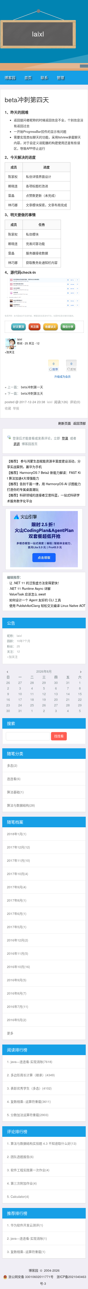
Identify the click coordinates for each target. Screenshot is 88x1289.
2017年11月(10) (18, 860)
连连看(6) (14, 778)
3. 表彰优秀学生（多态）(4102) (29, 1088)
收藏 (8, 408)
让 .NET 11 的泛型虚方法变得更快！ (35, 583)
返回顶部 (79, 423)
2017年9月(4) (16, 887)
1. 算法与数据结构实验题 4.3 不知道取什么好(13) (41, 1143)
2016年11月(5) (17, 953)
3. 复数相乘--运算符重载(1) (26, 1251)
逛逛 (17, 443)
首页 (28, 77)
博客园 (10, 77)
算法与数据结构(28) (21, 805)
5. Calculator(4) (18, 1196)
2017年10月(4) (17, 873)
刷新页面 (64, 423)
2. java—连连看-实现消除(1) (27, 1238)
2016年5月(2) (16, 1020)
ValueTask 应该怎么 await (27, 594)
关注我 (34, 327)
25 (18, 646)
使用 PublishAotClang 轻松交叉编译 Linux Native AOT (47, 605)
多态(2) (12, 765)
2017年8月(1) (16, 900)
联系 (44, 77)
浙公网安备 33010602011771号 (30, 1276)
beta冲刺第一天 (32, 387)
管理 (60, 77)
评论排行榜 (17, 1131)
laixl (38, 33)
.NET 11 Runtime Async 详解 (30, 588)
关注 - (34, 343)
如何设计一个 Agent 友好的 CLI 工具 (35, 600)
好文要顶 (18, 327)
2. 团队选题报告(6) (20, 1156)
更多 (10, 1033)
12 (18, 651)
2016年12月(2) (17, 940)
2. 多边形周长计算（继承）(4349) (31, 1075)
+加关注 (9, 352)
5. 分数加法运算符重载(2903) (28, 1115)
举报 (16, 408)
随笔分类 (15, 753)
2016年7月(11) (17, 1006)
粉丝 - (22, 343)
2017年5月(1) (16, 927)
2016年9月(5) (16, 980)
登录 (65, 438)
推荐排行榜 (17, 1213)
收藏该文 (50, 327)
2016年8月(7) (16, 993)
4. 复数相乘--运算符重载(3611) (29, 1101)
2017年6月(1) (16, 913)
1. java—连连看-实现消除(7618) (29, 1061)
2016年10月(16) (18, 966)
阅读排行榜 (17, 1050)
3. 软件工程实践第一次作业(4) (28, 1170)
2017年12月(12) (18, 847)
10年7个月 (23, 641)
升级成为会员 (62, 376)
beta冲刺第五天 (32, 393)
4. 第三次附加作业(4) (22, 1183)
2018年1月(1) (16, 834)
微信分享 (68, 327)
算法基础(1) (15, 792)
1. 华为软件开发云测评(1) (25, 1225)
